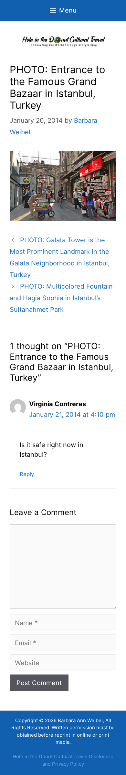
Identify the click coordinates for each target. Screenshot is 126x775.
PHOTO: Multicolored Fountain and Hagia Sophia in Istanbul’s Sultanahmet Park (61, 297)
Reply (27, 474)
